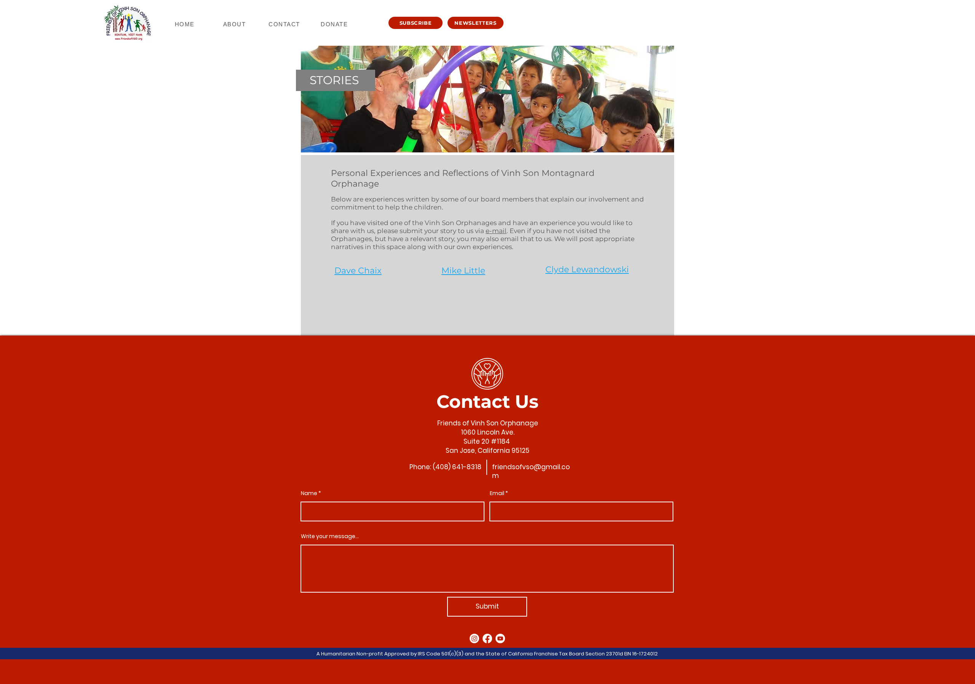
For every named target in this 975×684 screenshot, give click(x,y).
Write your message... (330, 536)
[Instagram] (474, 638)
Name (309, 493)
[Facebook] (487, 638)
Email (497, 493)
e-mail (496, 231)
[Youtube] (500, 638)
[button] (415, 23)
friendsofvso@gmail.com (531, 471)
